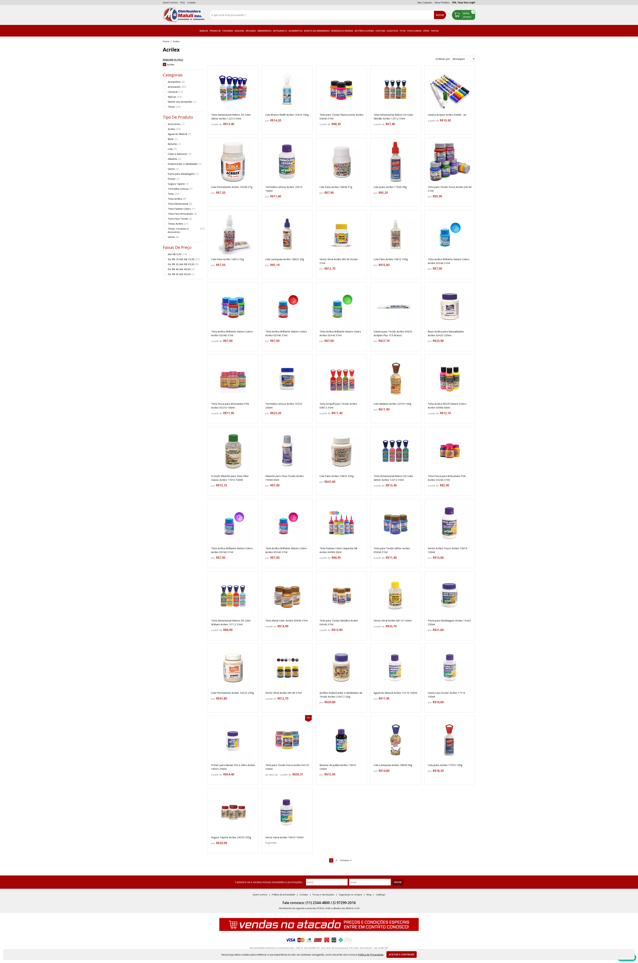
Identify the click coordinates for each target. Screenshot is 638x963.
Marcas (174, 96)
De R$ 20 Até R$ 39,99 (183, 264)
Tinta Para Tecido (180, 218)
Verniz (173, 237)
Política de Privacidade (370, 954)
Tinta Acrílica (177, 198)
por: (267, 120)
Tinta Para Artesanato (182, 213)
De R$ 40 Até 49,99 (181, 269)
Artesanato (177, 86)
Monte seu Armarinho (182, 101)
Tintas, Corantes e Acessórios (186, 230)
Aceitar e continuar (401, 954)
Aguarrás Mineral (179, 134)
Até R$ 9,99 (177, 254)
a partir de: (217, 124)
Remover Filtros (173, 60)
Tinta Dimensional (180, 203)
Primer (173, 178)
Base (172, 139)
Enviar (398, 882)
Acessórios (176, 124)
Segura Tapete (178, 183)
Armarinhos (176, 81)
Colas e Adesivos (179, 153)
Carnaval (175, 91)
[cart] (463, 15)
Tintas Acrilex (178, 223)
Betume (174, 144)
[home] (183, 15)
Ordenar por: (443, 58)
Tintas (174, 106)
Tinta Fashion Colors (181, 208)
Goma (173, 168)
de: (267, 774)
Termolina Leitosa (180, 188)
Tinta (173, 193)
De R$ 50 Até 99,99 (181, 274)
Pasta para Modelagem (183, 173)
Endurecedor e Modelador (185, 163)
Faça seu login (466, 2)
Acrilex (174, 129)
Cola (172, 149)
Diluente (174, 158)
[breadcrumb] (166, 41)
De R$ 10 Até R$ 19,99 (184, 259)
